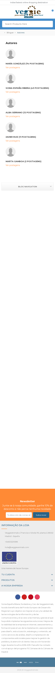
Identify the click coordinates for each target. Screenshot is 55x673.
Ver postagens (13, 67)
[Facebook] (17, 597)
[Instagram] (37, 597)
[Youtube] (24, 597)
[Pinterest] (30, 597)
